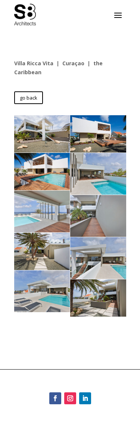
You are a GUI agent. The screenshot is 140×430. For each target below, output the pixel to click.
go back (28, 97)
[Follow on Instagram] (70, 398)
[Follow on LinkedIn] (85, 398)
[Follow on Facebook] (55, 398)
